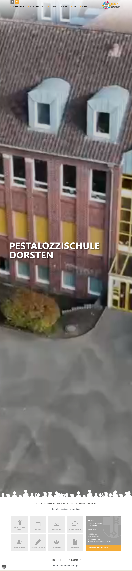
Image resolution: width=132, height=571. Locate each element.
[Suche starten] (17, 2)
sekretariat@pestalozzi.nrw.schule (100, 541)
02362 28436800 (95, 539)
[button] (12, 2)
